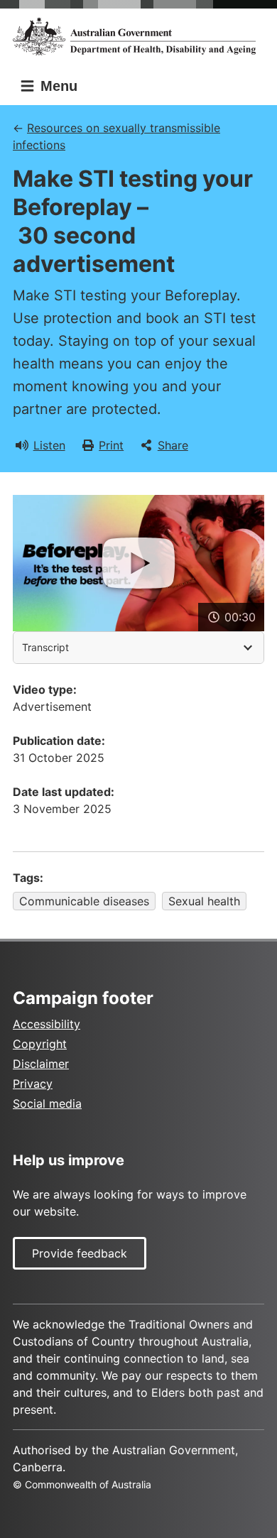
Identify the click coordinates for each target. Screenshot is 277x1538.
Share (173, 445)
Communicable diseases (84, 901)
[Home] (138, 36)
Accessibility (46, 1024)
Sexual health (204, 901)
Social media (47, 1103)
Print (111, 445)
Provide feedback (79, 1253)
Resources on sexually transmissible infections (116, 136)
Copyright (40, 1044)
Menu (56, 86)
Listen (49, 445)
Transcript (45, 647)
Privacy (33, 1083)
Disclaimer (41, 1064)
